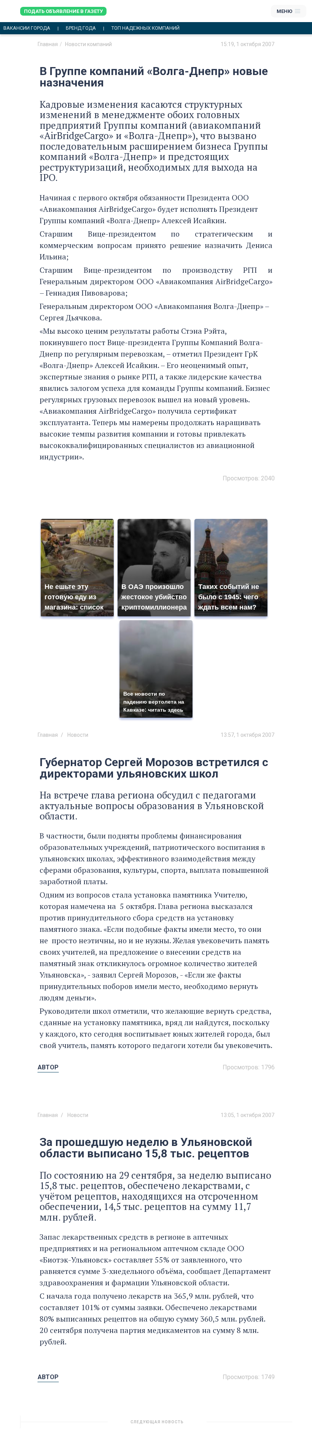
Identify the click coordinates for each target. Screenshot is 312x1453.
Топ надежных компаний (145, 28)
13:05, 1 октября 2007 (247, 1115)
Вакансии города (26, 28)
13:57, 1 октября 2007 (247, 735)
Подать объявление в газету (63, 11)
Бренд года (81, 28)
